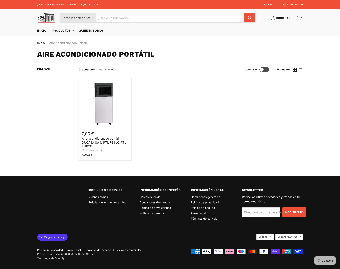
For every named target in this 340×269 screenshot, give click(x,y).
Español (267, 4)
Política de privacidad (205, 202)
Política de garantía (152, 213)
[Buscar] (249, 17)
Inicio (41, 30)
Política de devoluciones (155, 207)
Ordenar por (87, 69)
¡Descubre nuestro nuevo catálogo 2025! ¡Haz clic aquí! (68, 4)
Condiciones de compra (155, 202)
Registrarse (294, 212)
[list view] (300, 69)
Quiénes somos (91, 30)
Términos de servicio (204, 218)
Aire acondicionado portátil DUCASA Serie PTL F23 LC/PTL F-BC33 (104, 142)
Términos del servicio (98, 249)
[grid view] (295, 69)
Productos (61, 30)
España (291, 4)
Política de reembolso (128, 249)
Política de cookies (203, 207)
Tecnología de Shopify (50, 258)
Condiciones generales (205, 197)
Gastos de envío (150, 197)
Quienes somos (98, 197)
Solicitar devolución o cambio (107, 202)
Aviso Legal (198, 213)
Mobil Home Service (93, 150)
